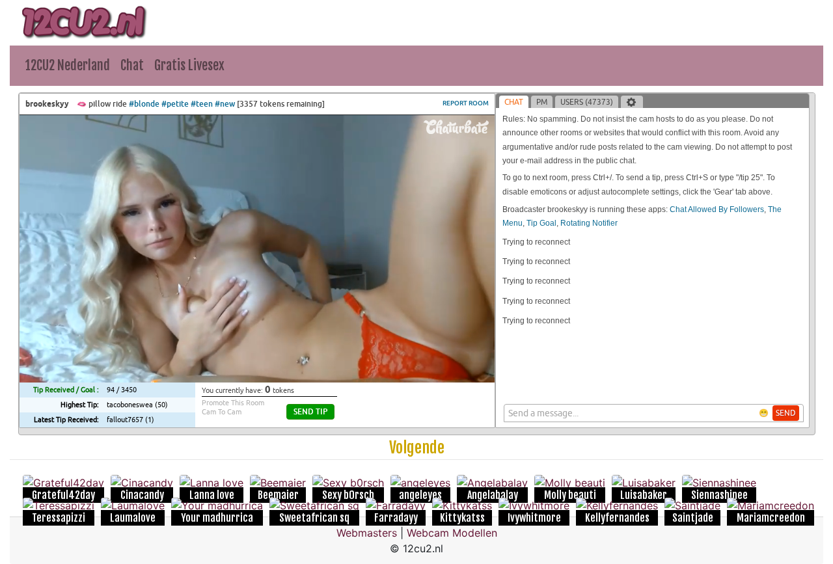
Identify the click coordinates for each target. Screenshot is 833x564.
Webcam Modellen (452, 532)
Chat (132, 65)
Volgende (416, 447)
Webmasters (366, 532)
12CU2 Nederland (67, 65)
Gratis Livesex (189, 65)
